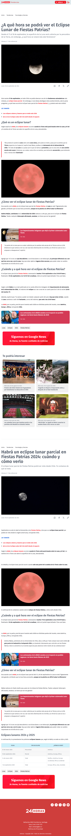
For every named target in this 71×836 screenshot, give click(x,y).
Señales (60, 2)
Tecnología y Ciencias (21, 15)
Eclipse (10, 328)
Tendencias (10, 15)
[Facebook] (59, 86)
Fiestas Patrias (25, 328)
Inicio (3, 15)
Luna (3, 328)
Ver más (22, 237)
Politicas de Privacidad (35, 829)
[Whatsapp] (54, 86)
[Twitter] (63, 86)
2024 (16, 328)
